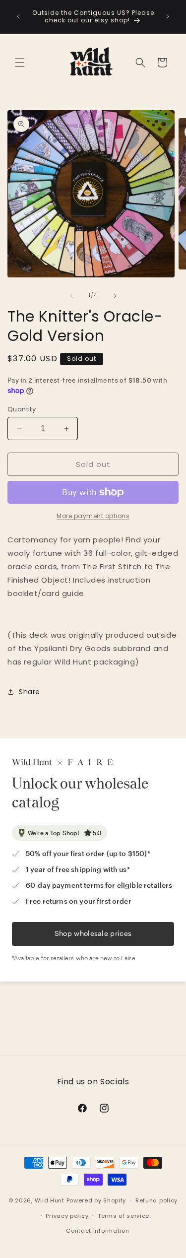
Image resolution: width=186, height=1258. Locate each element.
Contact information (97, 1231)
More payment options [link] (93, 516)
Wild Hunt (49, 1200)
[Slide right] (115, 296)
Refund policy (156, 1200)
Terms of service (123, 1216)
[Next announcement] (168, 16)
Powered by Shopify (96, 1200)
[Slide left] (71, 296)
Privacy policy (67, 1216)
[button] (20, 62)
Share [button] (29, 692)
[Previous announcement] (18, 16)
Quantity (21, 409)
